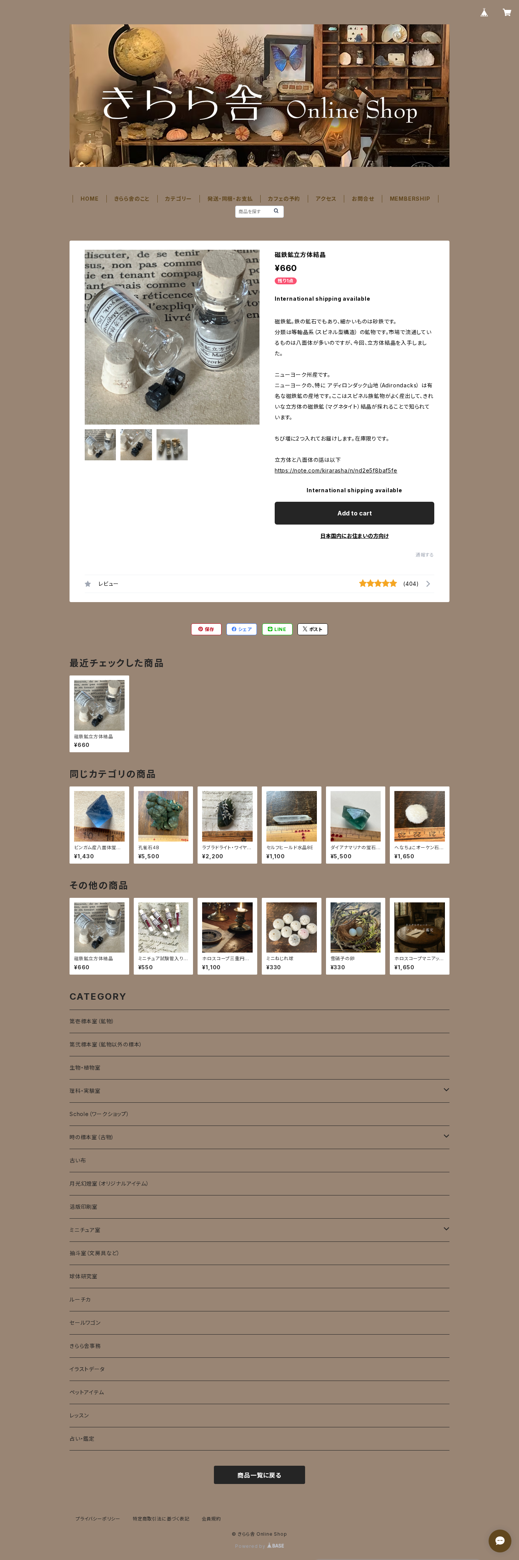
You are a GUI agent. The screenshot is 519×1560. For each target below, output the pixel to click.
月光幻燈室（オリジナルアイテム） (109, 1183)
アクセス (326, 198)
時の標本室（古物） (92, 1137)
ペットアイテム (87, 1392)
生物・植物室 (85, 1067)
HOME (89, 198)
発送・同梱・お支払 (230, 198)
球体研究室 (84, 1276)
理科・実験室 (85, 1091)
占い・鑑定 (82, 1438)
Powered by (251, 1546)
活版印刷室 (84, 1206)
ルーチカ (80, 1299)
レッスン (79, 1415)
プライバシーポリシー (98, 1519)
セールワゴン (85, 1322)
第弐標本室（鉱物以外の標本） (106, 1044)
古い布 (78, 1160)
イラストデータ (87, 1369)
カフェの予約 (284, 198)
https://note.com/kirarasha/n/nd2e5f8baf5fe (336, 470)
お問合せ (363, 198)
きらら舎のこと (132, 198)
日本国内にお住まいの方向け (354, 536)
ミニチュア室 (85, 1230)
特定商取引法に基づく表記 (161, 1519)
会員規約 (211, 1519)
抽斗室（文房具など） (95, 1253)
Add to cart (354, 513)
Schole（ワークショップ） (100, 1114)
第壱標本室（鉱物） (92, 1021)
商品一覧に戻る (259, 1475)
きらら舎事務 (85, 1346)
